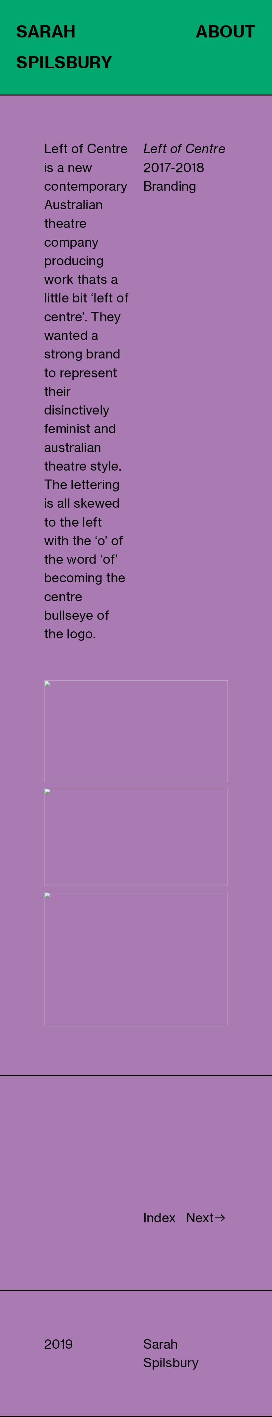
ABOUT (225, 31)
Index (159, 1217)
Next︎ (206, 1217)
